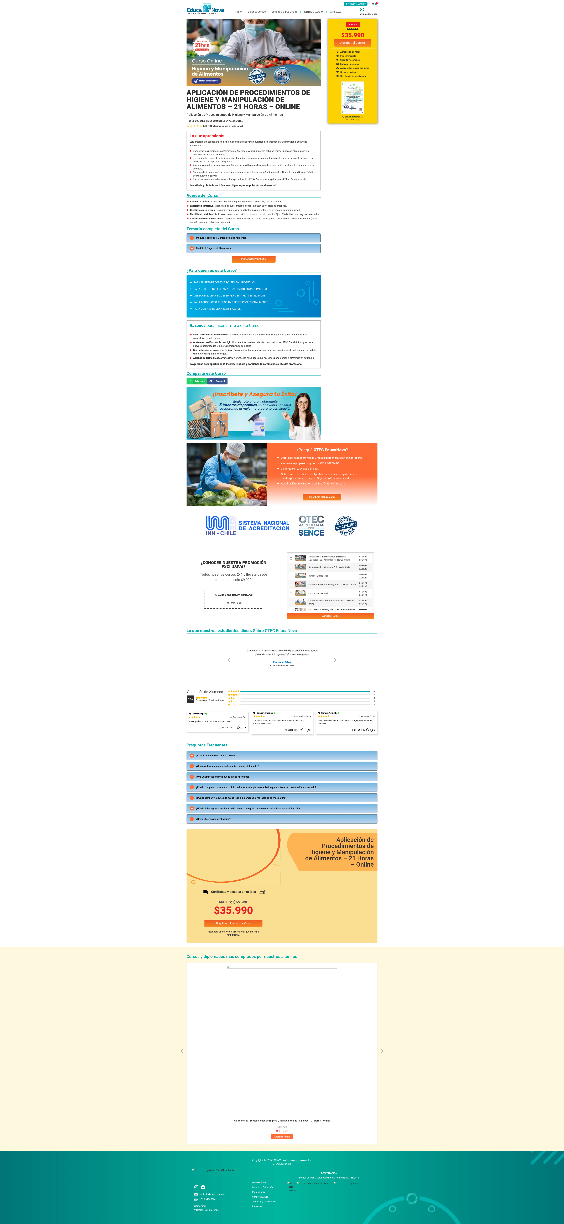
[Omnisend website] (282, 652)
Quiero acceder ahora (282, 634)
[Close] (332, 568)
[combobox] (281, 613)
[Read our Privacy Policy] (332, 626)
